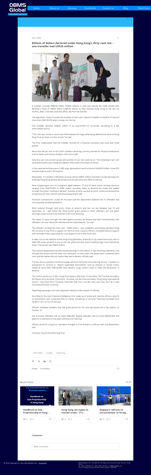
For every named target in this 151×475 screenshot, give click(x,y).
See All (128, 382)
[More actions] (117, 37)
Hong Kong (61, 353)
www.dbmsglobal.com (28, 463)
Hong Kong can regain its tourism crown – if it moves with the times (74, 411)
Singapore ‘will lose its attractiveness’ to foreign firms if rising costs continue (113, 411)
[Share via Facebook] (33, 361)
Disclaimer (43, 463)
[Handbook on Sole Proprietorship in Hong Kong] (37, 395)
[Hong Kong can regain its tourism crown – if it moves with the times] (76, 395)
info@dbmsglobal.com (115, 466)
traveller (49, 353)
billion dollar (37, 353)
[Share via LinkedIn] (44, 361)
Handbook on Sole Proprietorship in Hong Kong (35, 411)
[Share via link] (50, 361)
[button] (128, 18)
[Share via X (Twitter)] (39, 361)
